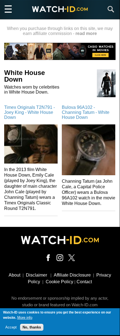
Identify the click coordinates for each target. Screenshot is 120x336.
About (14, 275)
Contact (84, 281)
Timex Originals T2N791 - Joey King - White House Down (29, 112)
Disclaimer (36, 275)
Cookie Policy (59, 281)
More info (24, 317)
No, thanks (32, 327)
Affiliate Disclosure (72, 275)
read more (86, 33)
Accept (11, 327)
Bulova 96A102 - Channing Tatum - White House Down (85, 112)
